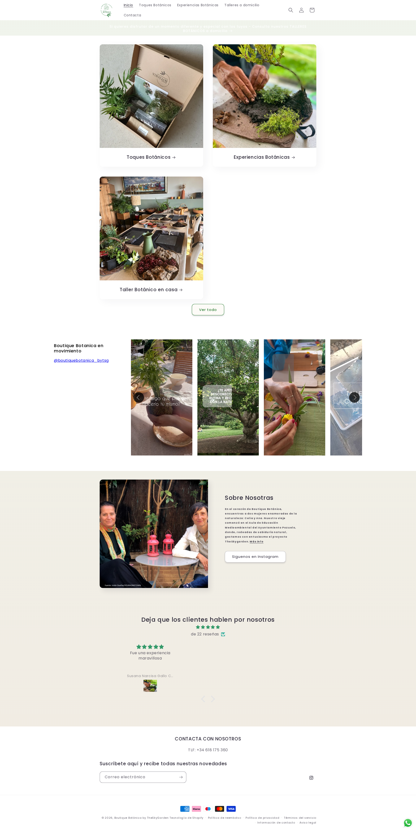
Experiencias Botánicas (262, 157)
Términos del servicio (300, 818)
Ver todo (208, 309)
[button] (291, 10)
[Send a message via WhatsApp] (408, 823)
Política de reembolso (224, 818)
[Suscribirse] (181, 777)
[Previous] (138, 397)
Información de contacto (276, 822)
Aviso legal (307, 822)
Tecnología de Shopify (186, 818)
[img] (208, 627)
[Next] (354, 397)
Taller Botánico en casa (149, 290)
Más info (256, 541)
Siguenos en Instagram (255, 556)
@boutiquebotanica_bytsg (81, 360)
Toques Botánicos (148, 157)
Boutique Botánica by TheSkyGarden (141, 818)
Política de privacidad (262, 818)
